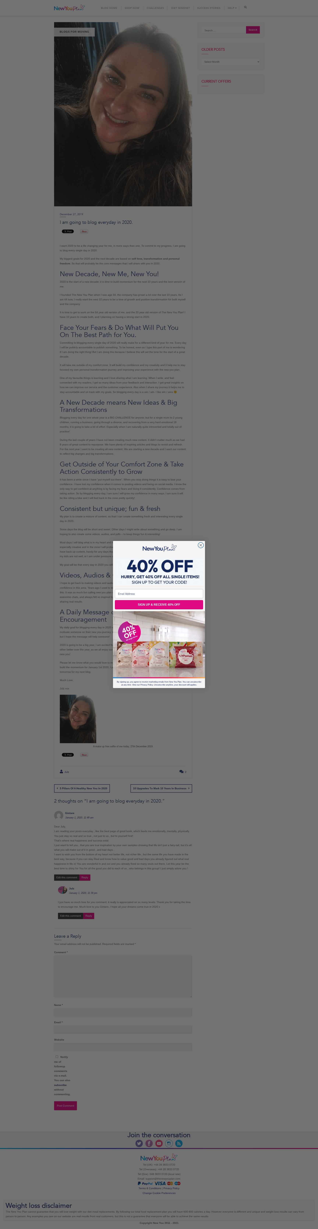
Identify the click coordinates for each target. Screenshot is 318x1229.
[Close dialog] (201, 545)
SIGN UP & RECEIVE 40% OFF (159, 604)
